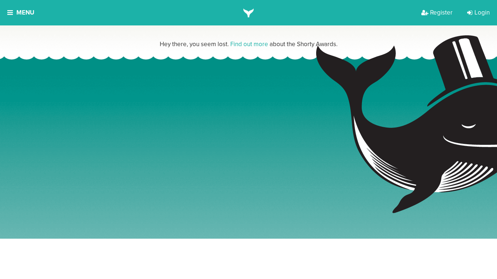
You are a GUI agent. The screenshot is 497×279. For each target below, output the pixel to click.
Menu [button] (25, 12)
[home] (249, 12)
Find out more (249, 44)
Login (482, 12)
